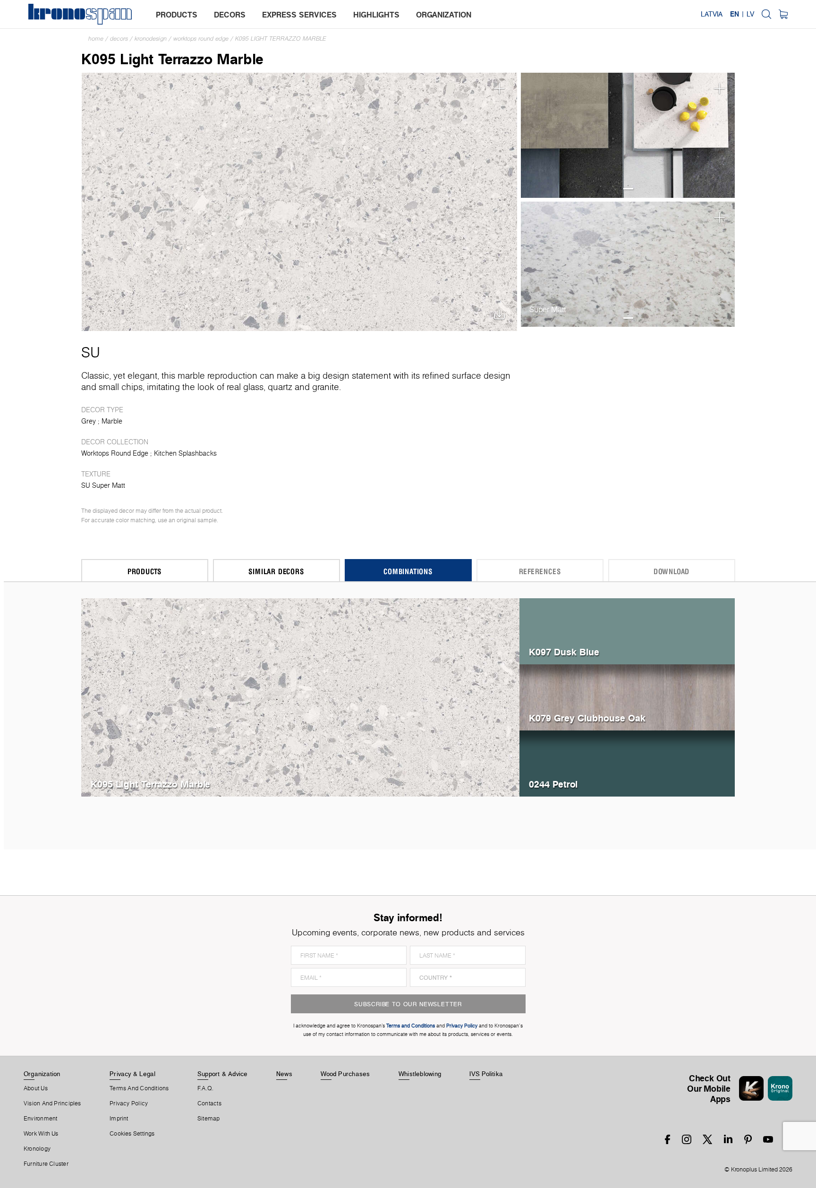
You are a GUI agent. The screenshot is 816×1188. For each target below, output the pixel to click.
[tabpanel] (628, 135)
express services (299, 14)
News (284, 1073)
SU (90, 352)
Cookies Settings (132, 1133)
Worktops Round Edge (201, 38)
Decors (119, 38)
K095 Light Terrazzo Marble (280, 38)
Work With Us (41, 1133)
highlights (376, 14)
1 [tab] (628, 188)
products (176, 14)
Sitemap (208, 1118)
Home (95, 38)
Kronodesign (151, 38)
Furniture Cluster (46, 1164)
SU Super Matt (103, 485)
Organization (42, 1073)
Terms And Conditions (139, 1088)
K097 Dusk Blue (564, 652)
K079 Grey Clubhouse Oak (587, 718)
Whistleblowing (420, 1073)
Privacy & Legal (132, 1073)
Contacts (209, 1103)
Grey (88, 421)
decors (230, 14)
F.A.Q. (205, 1088)
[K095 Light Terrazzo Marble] (299, 200)
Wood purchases (345, 1073)
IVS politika (486, 1073)
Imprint (119, 1118)
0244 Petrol (553, 784)
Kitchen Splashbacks (185, 453)
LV (750, 14)
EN (734, 14)
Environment (40, 1118)
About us (36, 1088)
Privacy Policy (129, 1103)
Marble (112, 421)
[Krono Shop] (783, 14)
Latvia (711, 14)
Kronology (37, 1149)
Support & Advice (222, 1073)
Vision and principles (52, 1103)
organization (443, 14)
